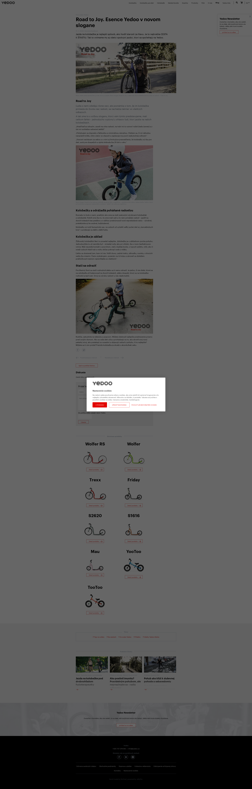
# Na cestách (111, 636)
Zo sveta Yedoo (82, 14)
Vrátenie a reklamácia (142, 766)
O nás (210, 2)
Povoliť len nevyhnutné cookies (144, 405)
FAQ (203, 2)
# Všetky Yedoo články (151, 636)
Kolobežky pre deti (147, 2)
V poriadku (100, 405)
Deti (78, 675)
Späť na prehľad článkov (87, 365)
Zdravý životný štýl (130, 675)
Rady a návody (116, 675)
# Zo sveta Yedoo (125, 636)
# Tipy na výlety (98, 636)
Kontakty (117, 770)
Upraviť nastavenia (119, 405)
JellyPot (139, 779)
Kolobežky (133, 2)
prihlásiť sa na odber (229, 32)
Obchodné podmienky (107, 766)
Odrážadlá (161, 2)
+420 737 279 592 (119, 748)
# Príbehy (137, 636)
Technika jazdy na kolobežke (91, 675)
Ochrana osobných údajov (86, 766)
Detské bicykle (173, 2)
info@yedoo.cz (134, 748)
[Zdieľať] (78, 350)
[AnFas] (123, 779)
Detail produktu (94, 469)
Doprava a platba (125, 766)
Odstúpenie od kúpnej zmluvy (164, 766)
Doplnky (185, 2)
